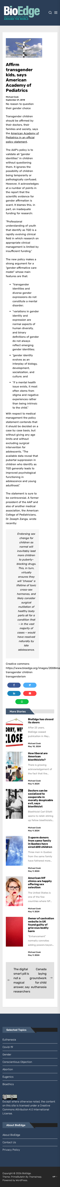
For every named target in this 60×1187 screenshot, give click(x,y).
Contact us (9, 1142)
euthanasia (9, 1039)
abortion (7, 1069)
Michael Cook (12, 97)
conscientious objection (17, 1061)
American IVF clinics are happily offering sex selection (40, 882)
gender (6, 1054)
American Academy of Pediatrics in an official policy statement (22, 137)
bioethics (8, 1084)
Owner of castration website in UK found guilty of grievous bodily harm (41, 925)
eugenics (8, 1076)
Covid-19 (7, 1047)
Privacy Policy (11, 1149)
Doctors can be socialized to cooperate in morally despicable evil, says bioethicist (40, 798)
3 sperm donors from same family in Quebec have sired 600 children (40, 842)
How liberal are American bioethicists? (38, 756)
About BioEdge (11, 1134)
